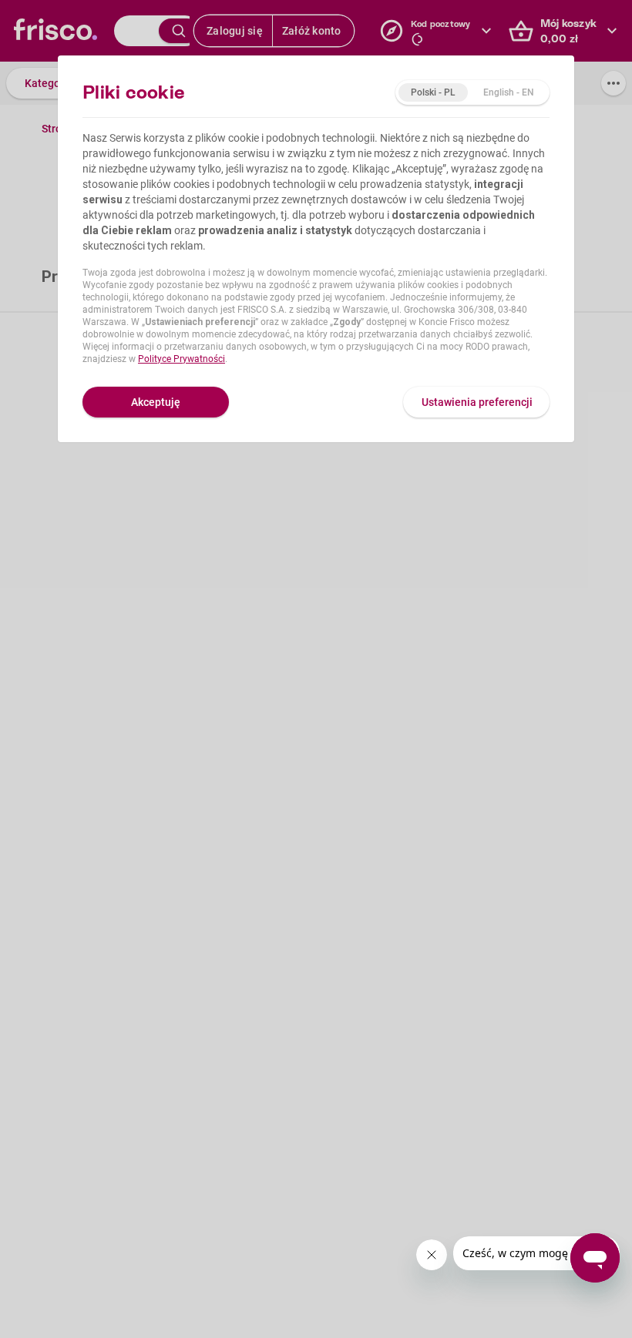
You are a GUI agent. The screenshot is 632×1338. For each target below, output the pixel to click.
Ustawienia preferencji (477, 402)
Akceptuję (155, 402)
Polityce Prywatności (181, 359)
